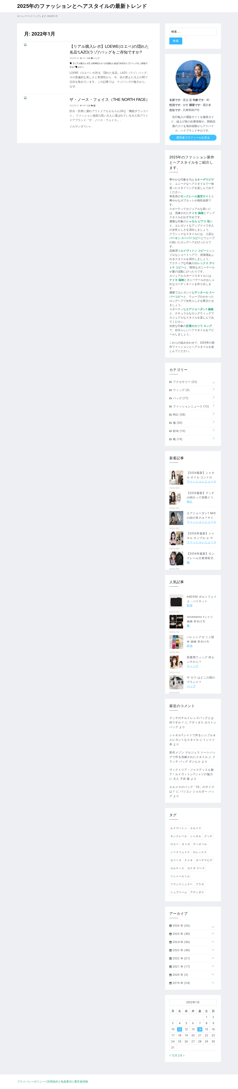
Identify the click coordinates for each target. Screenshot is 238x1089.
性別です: (175, 105)
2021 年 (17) (181, 966)
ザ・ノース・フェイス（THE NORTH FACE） (110, 99)
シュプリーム (178, 892)
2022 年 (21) (181, 958)
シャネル (195, 836)
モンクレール (178, 836)
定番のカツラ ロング (199, 326)
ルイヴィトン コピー (193, 250)
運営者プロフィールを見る (193, 137)
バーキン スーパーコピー (185, 238)
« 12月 (173, 1055)
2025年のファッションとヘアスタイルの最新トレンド (82, 6)
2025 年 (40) (181, 933)
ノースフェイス (180, 852)
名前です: (175, 100)
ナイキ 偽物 (196, 213)
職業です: (195, 105)
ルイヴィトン (178, 828)
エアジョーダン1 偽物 (199, 309)
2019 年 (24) (181, 983)
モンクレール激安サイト (196, 196)
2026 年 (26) (181, 925)
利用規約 (52, 1081)
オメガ (186, 844)
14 (199, 1029)
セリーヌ (176, 860)
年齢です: (199, 100)
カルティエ (177, 868)
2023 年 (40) (181, 950)
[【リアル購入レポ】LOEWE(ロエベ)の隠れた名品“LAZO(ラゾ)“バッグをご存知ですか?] (25, 45)
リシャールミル (180, 876)
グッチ (208, 836)
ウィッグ (181, 390)
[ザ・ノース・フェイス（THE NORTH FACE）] (25, 98)
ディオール (200, 844)
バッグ (180, 398)
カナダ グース (196, 868)
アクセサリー (184, 382)
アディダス (197, 892)
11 (179, 1029)
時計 (178, 414)
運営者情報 (81, 1081)
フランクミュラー (181, 884)
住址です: (175, 110)
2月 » (181, 1055)
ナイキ (189, 860)
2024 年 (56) (181, 942)
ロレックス (200, 852)
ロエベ (81, 67)
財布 (178, 431)
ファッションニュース (190, 406)
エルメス (195, 828)
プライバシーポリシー (31, 1081)
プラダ (200, 884)
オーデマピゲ (205, 179)
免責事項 (66, 1081)
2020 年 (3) (180, 974)
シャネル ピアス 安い (199, 221)
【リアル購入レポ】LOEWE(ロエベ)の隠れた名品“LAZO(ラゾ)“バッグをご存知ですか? (109, 49)
